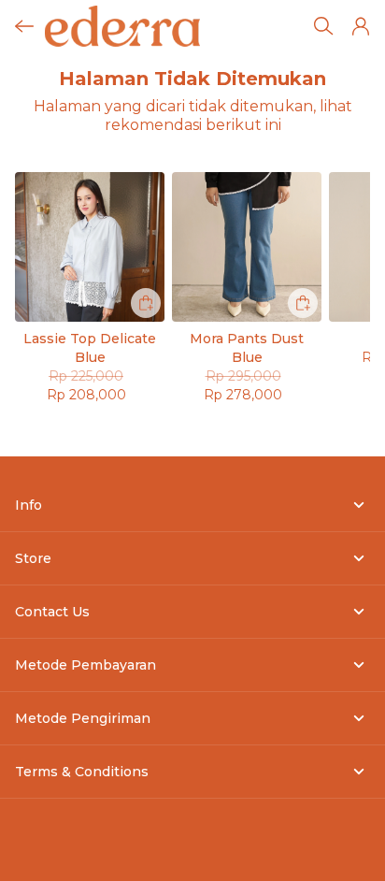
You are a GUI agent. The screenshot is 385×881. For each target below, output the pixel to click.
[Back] (24, 26)
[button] (361, 26)
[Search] (323, 26)
